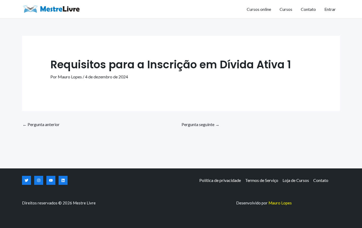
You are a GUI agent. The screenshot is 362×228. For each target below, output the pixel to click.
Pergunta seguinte (200, 124)
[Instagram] (38, 180)
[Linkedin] (63, 180)
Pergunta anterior (41, 124)
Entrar (330, 9)
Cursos (286, 9)
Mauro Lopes (280, 202)
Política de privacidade (220, 180)
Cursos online (259, 9)
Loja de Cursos (295, 180)
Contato (308, 9)
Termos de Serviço (261, 180)
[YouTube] (50, 180)
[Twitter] (26, 180)
